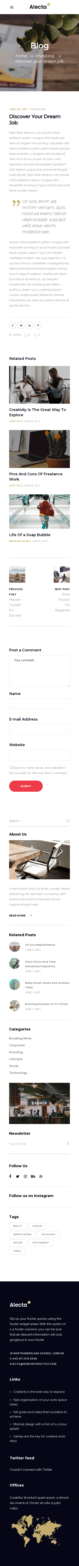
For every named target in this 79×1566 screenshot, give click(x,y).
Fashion (37, 1226)
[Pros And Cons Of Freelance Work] (39, 449)
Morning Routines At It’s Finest (46, 1004)
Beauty (17, 1226)
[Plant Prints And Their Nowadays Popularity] (14, 963)
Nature (17, 1242)
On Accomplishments (40, 944)
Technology (18, 1073)
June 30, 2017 (18, 109)
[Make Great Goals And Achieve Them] (14, 984)
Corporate (17, 1045)
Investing (44, 55)
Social (13, 1066)
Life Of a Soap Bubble (29, 535)
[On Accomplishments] (14, 946)
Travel (17, 1251)
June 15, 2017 (32, 421)
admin (17, 334)
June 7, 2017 (33, 950)
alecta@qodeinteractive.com (33, 1364)
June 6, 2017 (40, 541)
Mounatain (48, 1234)
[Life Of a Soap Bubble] (39, 511)
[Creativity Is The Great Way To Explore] (39, 385)
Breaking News (19, 541)
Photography (41, 1242)
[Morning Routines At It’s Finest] (14, 1005)
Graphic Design (22, 1234)
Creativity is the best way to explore (39, 1392)
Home (21, 55)
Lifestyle (15, 421)
